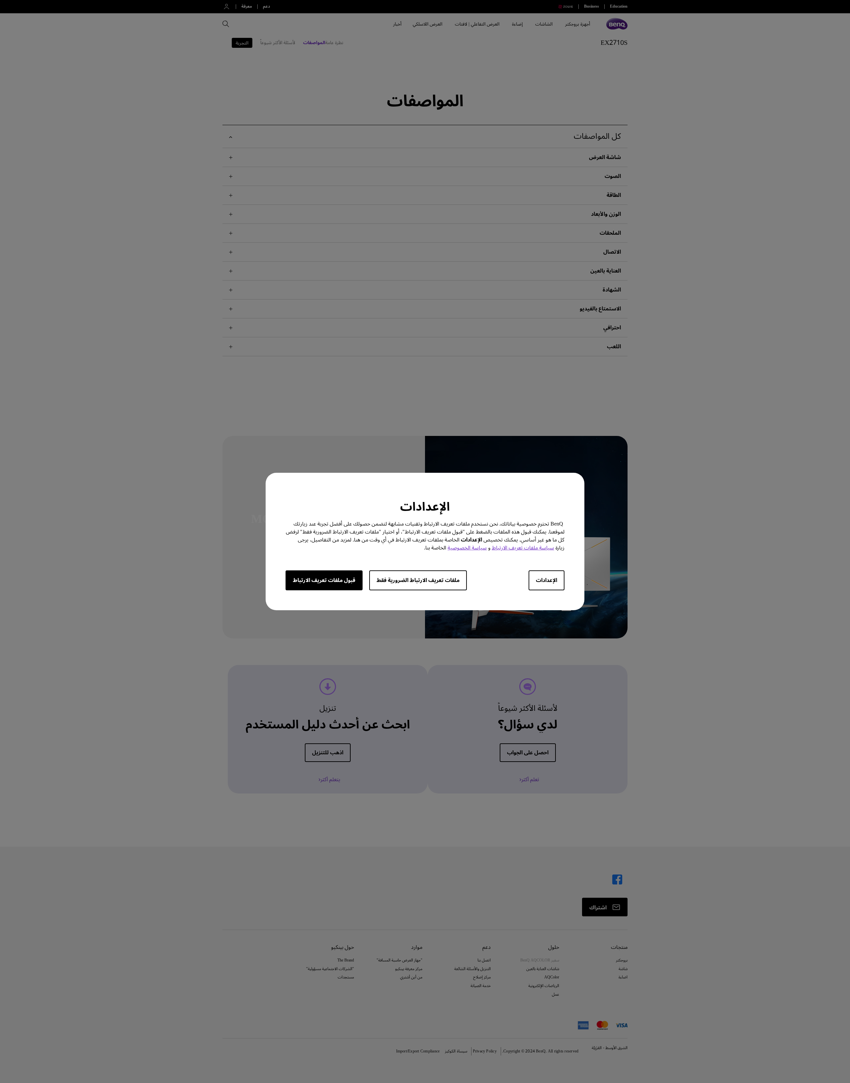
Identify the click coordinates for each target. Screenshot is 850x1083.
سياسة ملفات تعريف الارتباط (523, 547)
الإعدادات (546, 580)
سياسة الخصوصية (467, 547)
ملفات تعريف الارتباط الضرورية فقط (418, 580)
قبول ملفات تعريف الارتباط (324, 580)
